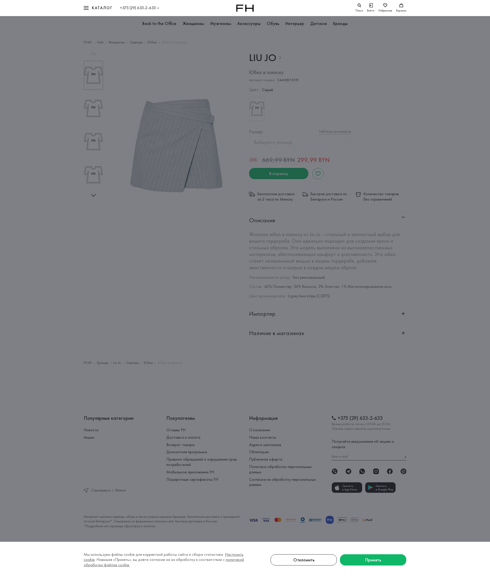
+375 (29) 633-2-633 (138, 7)
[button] (98, 8)
